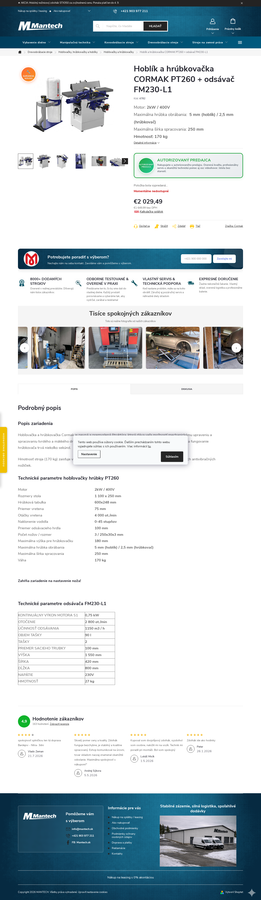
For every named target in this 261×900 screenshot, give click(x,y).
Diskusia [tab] (186, 389)
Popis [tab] (74, 389)
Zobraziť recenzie (59, 724)
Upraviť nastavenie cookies (92, 892)
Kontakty (117, 853)
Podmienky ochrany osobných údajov (123, 835)
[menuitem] (36, 43)
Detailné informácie (145, 143)
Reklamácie (118, 848)
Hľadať (155, 26)
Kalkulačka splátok (151, 212)
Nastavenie (89, 454)
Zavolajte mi (224, 259)
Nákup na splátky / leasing (32, 11)
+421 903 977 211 (83, 836)
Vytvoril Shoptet (234, 892)
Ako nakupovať (61, 11)
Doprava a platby (122, 842)
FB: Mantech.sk (81, 842)
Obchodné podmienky (125, 828)
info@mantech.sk (82, 829)
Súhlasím (172, 457)
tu (149, 446)
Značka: (234, 226)
